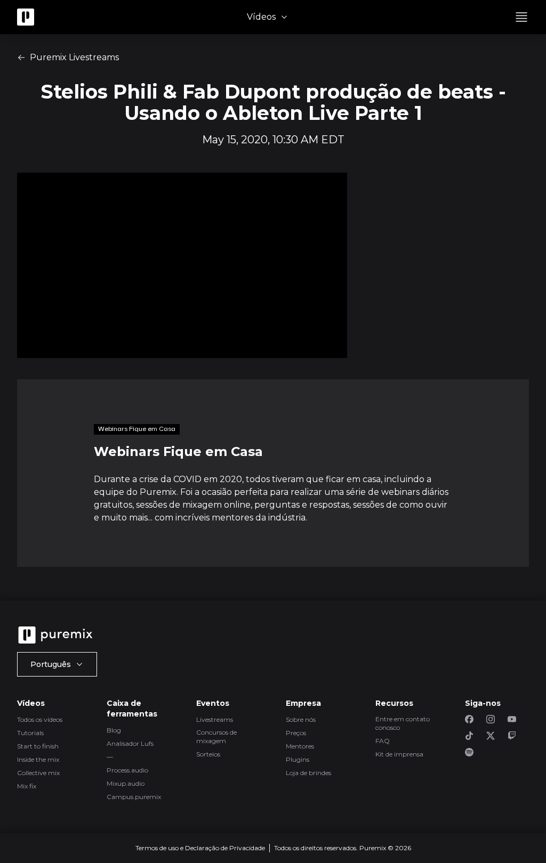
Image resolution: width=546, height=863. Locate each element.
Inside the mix (38, 759)
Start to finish (38, 746)
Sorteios (208, 754)
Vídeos (261, 17)
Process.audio (127, 770)
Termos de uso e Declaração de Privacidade (200, 848)
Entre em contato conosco (402, 723)
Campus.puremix (134, 797)
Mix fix (26, 786)
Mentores (300, 746)
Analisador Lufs (130, 743)
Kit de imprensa (399, 754)
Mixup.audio (125, 783)
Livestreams (214, 719)
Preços (296, 733)
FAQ (382, 741)
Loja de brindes (308, 773)
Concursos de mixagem (216, 736)
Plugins (297, 759)
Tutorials (30, 733)
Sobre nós (301, 719)
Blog (114, 730)
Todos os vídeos (39, 719)
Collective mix (38, 773)
